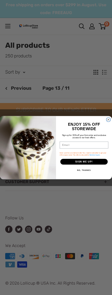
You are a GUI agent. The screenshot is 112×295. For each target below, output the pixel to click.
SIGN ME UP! (84, 161)
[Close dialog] (108, 119)
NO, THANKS (84, 170)
